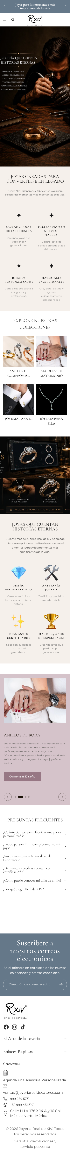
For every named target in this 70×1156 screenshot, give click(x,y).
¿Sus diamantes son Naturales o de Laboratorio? (27, 858)
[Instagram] (14, 1027)
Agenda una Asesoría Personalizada (34, 1080)
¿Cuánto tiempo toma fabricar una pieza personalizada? (32, 834)
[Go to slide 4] (29, 797)
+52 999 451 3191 (22, 1105)
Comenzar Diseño (22, 776)
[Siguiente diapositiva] (65, 6)
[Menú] (4, 19)
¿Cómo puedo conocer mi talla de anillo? (32, 880)
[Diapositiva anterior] (4, 6)
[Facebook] (6, 1027)
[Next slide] (62, 797)
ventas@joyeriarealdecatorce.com (33, 1092)
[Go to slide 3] (25, 797)
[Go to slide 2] (20, 797)
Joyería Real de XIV (35, 1129)
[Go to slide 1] (15, 797)
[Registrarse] (61, 984)
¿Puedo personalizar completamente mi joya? (31, 846)
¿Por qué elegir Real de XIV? (23, 889)
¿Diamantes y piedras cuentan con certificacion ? (27, 870)
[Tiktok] (23, 1027)
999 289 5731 (20, 1098)
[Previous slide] (8, 797)
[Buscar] (13, 19)
